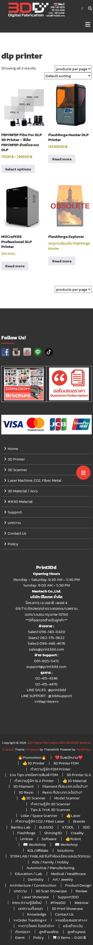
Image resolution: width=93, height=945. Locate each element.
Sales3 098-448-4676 (46, 643)
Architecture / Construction (33, 885)
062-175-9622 (52, 638)
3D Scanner (17, 470)
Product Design (78, 885)
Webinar (81, 902)
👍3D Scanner (33, 798)
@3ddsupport (60, 696)
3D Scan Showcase (51, 891)
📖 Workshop (34, 844)
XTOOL (68, 827)
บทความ (14, 523)
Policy (13, 544)
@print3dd (57, 690)
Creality (77, 833)
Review (81, 891)
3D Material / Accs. (23, 491)
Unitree (26, 839)
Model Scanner (67, 798)
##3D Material (20, 501)
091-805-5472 (46, 661)
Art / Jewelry (62, 879)
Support (15, 512)
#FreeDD (58, 902)
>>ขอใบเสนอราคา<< (71, 920)
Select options (18, 169)
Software (49, 839)
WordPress (83, 749)
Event (20, 937)
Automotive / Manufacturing (50, 868)
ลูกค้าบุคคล (76, 932)
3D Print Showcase (67, 908)
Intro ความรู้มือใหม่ (27, 902)
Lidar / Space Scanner (39, 815)
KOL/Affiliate (37, 850)
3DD (86, 827)
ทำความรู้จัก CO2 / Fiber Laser (40, 821)
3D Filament (23, 786)
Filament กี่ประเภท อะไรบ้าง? (65, 786)
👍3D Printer (33, 763)
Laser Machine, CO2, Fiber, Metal (34, 480)
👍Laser (73, 815)
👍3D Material (75, 781)
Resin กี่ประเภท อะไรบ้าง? (62, 792)
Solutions (65, 850)
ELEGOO (46, 827)
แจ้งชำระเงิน (73, 926)
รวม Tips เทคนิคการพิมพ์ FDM (34, 775)
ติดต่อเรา (22, 932)
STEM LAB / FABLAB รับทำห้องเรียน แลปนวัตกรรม (50, 856)
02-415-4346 (46, 678)
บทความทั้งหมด (30, 908)
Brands (79, 821)
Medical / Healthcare (68, 874)
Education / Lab (28, 874)
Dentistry (36, 879)
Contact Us (17, 533)
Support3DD (68, 897)
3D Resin (26, 792)
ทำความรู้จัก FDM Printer (50, 769)
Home (13, 448)
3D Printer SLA (79, 775)
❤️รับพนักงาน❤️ (69, 757)
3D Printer (16, 459)
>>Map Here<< (46, 701)
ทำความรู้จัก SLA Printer (34, 781)
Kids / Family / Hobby (50, 862)
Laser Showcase (35, 897)
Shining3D (53, 833)
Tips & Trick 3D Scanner (50, 810)
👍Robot (73, 839)
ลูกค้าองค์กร (49, 932)
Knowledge (36, 914)
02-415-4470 (46, 684)
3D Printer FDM (66, 763)
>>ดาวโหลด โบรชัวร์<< (36, 926)
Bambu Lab (20, 827)
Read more (62, 159)
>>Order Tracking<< (30, 920)
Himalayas (32, 749)
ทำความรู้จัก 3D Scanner (50, 804)
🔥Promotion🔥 (32, 757)
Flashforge (26, 833)
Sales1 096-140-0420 (46, 632)
